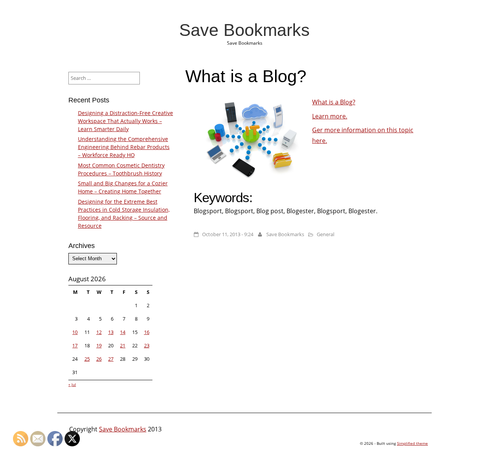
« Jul (72, 384)
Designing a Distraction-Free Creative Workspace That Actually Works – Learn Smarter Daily (125, 121)
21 (122, 345)
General (325, 234)
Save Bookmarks (244, 29)
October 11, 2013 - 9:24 (227, 234)
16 (146, 332)
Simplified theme (412, 443)
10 (75, 332)
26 (99, 358)
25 (87, 358)
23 (146, 345)
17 (75, 345)
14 (122, 332)
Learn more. (329, 116)
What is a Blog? (333, 102)
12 (99, 332)
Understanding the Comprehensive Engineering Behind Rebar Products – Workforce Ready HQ (124, 147)
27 (110, 358)
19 (99, 345)
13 (110, 332)
